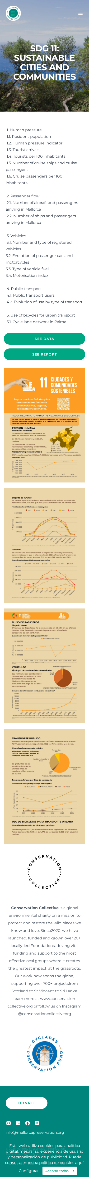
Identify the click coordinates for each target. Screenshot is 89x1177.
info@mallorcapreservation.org (35, 1132)
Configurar (29, 1170)
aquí (79, 1162)
